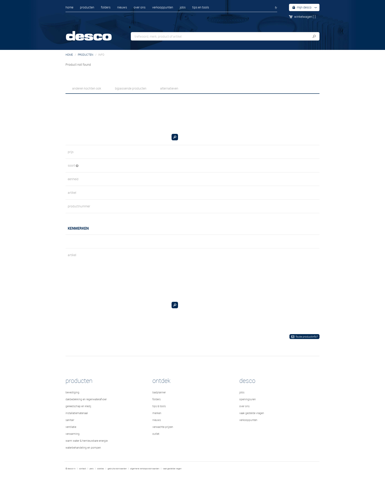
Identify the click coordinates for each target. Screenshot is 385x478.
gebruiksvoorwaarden (117, 468)
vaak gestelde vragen (251, 413)
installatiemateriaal (77, 413)
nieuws (122, 7)
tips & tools (159, 406)
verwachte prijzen (162, 427)
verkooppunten (162, 7)
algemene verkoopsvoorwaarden (144, 468)
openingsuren (247, 399)
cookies (100, 468)
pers (92, 468)
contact (82, 468)
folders (106, 7)
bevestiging (72, 392)
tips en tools (200, 7)
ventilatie (71, 427)
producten (87, 7)
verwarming (73, 433)
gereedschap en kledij (78, 406)
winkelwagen (304, 16)
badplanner (159, 392)
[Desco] (93, 33)
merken (156, 413)
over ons (139, 7)
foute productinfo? (307, 336)
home (69, 7)
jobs (183, 7)
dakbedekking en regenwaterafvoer (86, 399)
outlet (155, 433)
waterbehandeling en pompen (83, 447)
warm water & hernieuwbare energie (87, 440)
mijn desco (303, 7)
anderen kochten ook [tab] (86, 88)
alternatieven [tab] (169, 88)
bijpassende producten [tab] (130, 88)
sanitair (70, 420)
